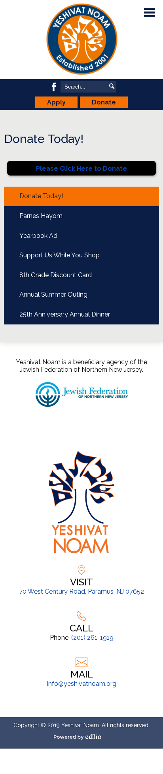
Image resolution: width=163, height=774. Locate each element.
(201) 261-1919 (92, 637)
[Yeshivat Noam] (81, 39)
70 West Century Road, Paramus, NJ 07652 (81, 591)
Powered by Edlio (81, 737)
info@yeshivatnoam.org (81, 683)
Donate (104, 102)
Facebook (53, 87)
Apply (56, 102)
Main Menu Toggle (149, 12)
